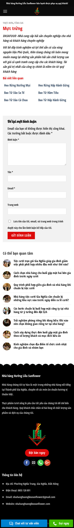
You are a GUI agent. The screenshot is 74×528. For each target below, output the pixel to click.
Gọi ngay (64, 523)
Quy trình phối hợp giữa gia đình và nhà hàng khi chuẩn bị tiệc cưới (42, 286)
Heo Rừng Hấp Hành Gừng (53, 85)
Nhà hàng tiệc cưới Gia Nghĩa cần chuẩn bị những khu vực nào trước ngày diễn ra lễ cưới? (41, 298)
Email (11, 188)
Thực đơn (8, 23)
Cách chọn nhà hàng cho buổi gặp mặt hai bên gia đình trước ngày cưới (42, 274)
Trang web (13, 205)
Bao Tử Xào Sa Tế (14, 93)
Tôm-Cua (18, 23)
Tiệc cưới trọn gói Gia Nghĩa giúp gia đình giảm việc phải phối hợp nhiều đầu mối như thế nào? (41, 262)
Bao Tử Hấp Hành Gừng (52, 100)
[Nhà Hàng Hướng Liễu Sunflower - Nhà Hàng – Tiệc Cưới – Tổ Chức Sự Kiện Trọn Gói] (37, 11)
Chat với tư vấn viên (27, 523)
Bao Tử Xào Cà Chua (16, 100)
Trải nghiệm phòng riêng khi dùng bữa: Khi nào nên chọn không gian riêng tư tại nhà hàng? (41, 322)
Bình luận (13, 139)
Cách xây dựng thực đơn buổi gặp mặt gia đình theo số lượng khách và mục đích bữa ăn (41, 334)
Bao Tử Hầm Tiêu (48, 93)
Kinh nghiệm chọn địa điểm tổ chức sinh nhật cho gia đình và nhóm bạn (40, 345)
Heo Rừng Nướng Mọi (17, 85)
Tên (10, 172)
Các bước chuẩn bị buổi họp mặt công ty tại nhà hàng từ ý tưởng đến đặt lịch (41, 310)
